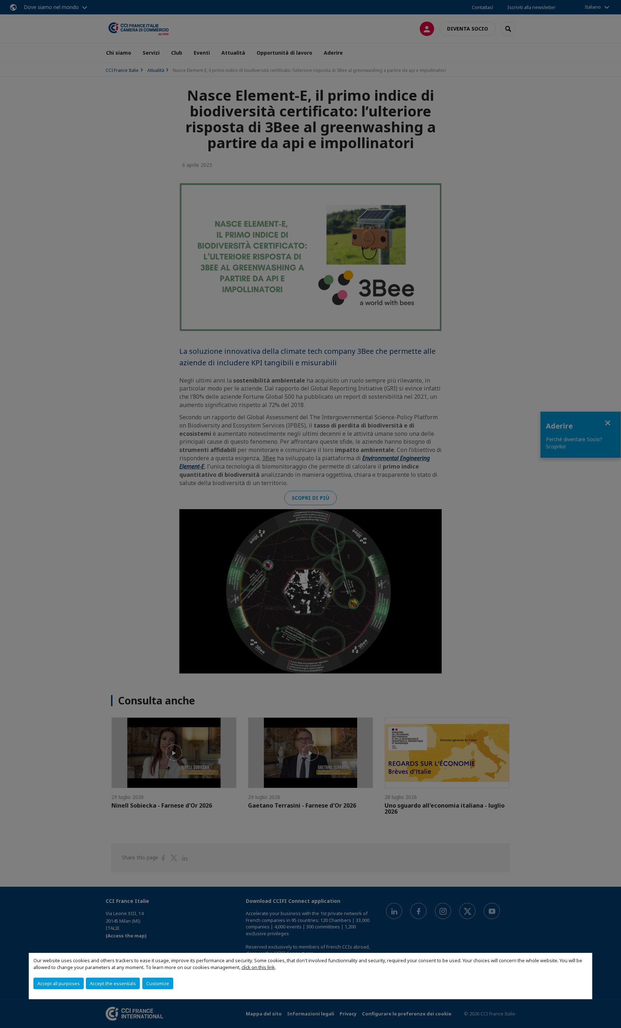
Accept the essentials (113, 983)
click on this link (258, 967)
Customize (157, 983)
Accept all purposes (58, 983)
